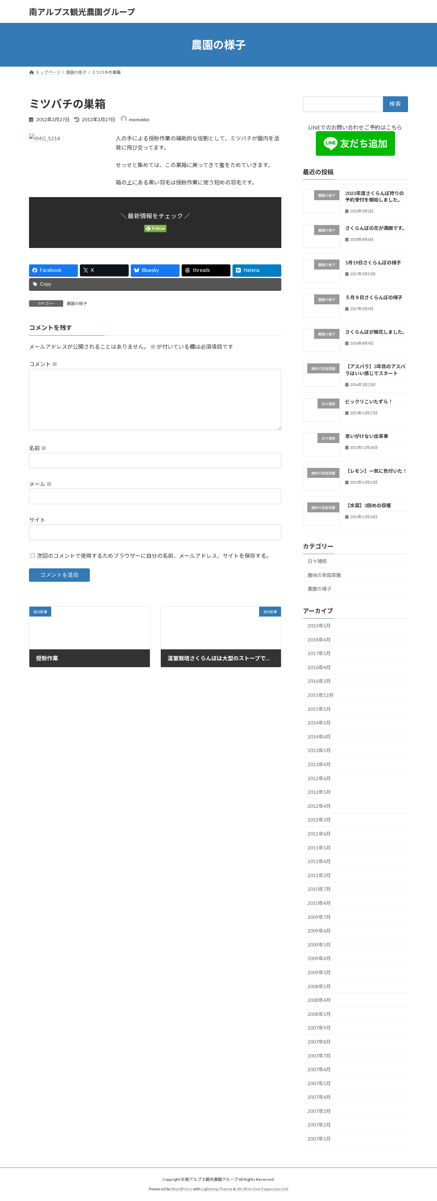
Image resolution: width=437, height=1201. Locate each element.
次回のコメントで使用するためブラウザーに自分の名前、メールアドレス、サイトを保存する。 (154, 555)
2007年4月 (319, 1097)
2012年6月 (319, 778)
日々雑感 (317, 561)
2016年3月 (319, 681)
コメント (43, 364)
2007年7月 (319, 1056)
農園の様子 (77, 303)
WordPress (181, 1188)
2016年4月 (319, 667)
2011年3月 (319, 875)
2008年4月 (319, 1000)
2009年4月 (319, 959)
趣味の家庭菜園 (324, 575)
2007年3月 (319, 1111)
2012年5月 (319, 792)
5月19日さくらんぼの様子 (373, 263)
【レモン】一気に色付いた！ (376, 471)
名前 (37, 448)
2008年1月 (319, 1014)
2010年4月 (319, 903)
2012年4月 (319, 806)
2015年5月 (319, 709)
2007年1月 (319, 1139)
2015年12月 (321, 695)
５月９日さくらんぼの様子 (374, 297)
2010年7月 (319, 889)
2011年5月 (319, 848)
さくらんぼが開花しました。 (376, 332)
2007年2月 (319, 1125)
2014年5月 (319, 723)
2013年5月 (319, 751)
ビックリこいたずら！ (369, 401)
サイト (37, 519)
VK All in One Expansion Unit (262, 1188)
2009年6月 (319, 931)
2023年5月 (319, 626)
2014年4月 (319, 737)
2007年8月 (319, 1042)
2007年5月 (319, 1083)
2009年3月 (319, 972)
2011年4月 (319, 861)
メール (40, 484)
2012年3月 (319, 820)
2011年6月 (319, 834)
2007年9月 (319, 1028)
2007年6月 (319, 1069)
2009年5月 (319, 945)
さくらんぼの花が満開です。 (376, 228)
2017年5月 (319, 653)
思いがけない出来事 (366, 436)
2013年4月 (319, 764)
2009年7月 (319, 917)
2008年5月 (319, 986)
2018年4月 (319, 640)
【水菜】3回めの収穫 (368, 505)
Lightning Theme (216, 1188)
